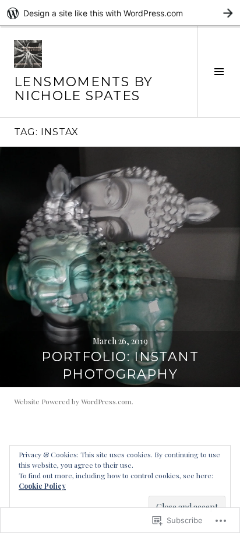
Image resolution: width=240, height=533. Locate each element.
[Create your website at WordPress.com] (120, 13)
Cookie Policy (42, 485)
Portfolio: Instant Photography (120, 365)
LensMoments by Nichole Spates (83, 89)
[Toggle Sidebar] (218, 71)
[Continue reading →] (120, 267)
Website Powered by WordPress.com (73, 401)
